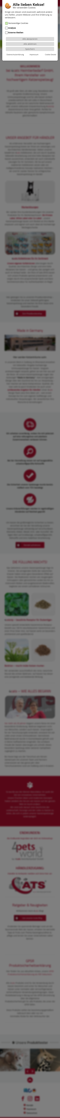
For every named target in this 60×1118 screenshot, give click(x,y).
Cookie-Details (50, 54)
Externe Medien (15, 32)
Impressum (34, 54)
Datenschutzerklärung (15, 54)
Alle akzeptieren (30, 39)
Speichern (30, 49)
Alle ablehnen (30, 44)
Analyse (12, 28)
